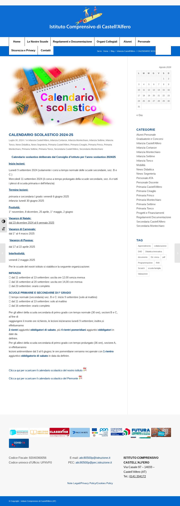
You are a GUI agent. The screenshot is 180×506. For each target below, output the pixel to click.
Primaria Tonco (46, 149)
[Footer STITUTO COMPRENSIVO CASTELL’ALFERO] (90, 21)
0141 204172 (137, 476)
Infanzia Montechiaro (78, 140)
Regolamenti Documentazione (153, 217)
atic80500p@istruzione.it (94, 457)
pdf (163, 257)
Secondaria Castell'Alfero (66, 149)
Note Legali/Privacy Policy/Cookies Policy (90, 483)
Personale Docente (147, 182)
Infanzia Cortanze (58, 140)
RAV (158, 263)
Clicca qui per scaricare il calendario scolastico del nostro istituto (46, 370)
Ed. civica (155, 257)
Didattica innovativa (153, 251)
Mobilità (140, 165)
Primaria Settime (30, 149)
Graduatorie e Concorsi (149, 138)
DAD (140, 251)
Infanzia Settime (97, 140)
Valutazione (143, 274)
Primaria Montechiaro (148, 199)
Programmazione (145, 263)
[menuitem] (17, 41)
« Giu (139, 115)
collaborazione (160, 246)
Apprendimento (144, 246)
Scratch (141, 268)
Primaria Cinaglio (78, 144)
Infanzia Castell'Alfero (38, 140)
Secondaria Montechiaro (91, 149)
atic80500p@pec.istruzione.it (94, 462)
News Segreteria (39, 144)
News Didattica (23, 144)
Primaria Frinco (95, 144)
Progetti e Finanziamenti (150, 212)
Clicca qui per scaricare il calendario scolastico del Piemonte (44, 378)
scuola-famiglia (154, 268)
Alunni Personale (146, 134)
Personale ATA (144, 178)
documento (142, 257)
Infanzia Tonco (144, 160)
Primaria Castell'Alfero (58, 144)
